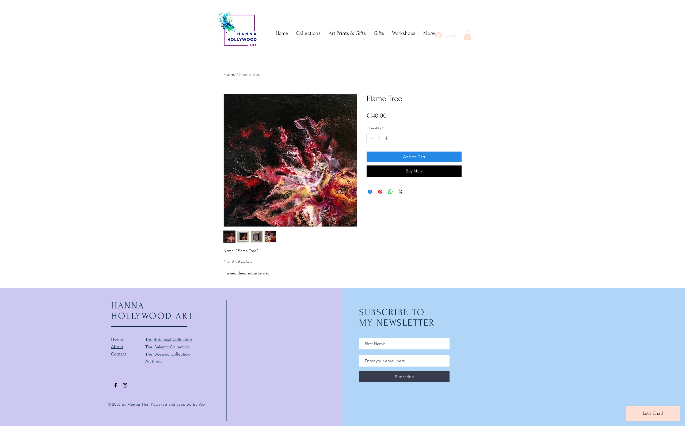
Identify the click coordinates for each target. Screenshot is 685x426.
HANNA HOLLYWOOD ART (152, 310)
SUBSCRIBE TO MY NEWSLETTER (397, 317)
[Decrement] (370, 138)
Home (229, 74)
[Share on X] (400, 192)
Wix (202, 404)
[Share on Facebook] (370, 192)
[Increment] (387, 138)
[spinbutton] (379, 138)
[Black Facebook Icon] (116, 385)
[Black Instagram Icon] (125, 385)
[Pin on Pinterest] (380, 192)
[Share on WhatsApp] (390, 192)
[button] (467, 35)
